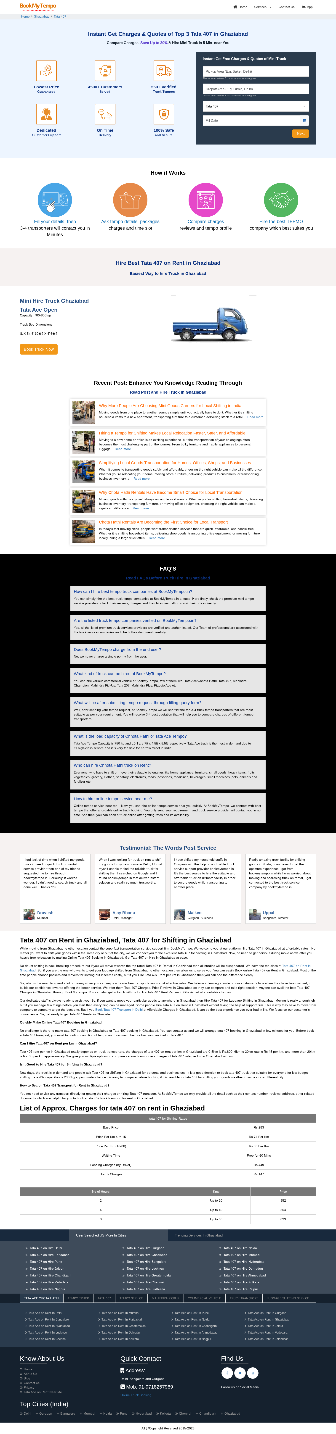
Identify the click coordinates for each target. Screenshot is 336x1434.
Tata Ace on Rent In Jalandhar (268, 1339)
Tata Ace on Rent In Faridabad (121, 1319)
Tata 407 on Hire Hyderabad (243, 1261)
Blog (27, 1378)
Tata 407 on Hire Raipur (240, 1289)
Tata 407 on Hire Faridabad (49, 1255)
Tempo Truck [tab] (78, 1298)
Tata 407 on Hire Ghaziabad (146, 1255)
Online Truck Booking (135, 1395)
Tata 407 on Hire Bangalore (146, 1261)
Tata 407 (60, 16)
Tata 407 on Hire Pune (45, 1261)
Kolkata (165, 1413)
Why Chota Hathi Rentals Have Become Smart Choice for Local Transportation (171, 492)
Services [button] (260, 7)
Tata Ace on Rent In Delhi (45, 1313)
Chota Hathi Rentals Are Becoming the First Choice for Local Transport (163, 522)
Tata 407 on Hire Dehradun (243, 1268)
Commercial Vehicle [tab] (204, 1298)
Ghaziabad (42, 16)
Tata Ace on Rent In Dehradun (121, 1332)
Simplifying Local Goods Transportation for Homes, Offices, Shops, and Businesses (175, 463)
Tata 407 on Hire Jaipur (46, 1268)
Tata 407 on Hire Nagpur (47, 1289)
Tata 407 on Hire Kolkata (241, 1282)
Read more (255, 417)
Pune (124, 1413)
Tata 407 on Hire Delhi (45, 1248)
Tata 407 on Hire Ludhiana (145, 1289)
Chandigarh (207, 1413)
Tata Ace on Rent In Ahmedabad (196, 1332)
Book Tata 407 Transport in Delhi (119, 1009)
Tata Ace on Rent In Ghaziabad (268, 1319)
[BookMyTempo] (38, 7)
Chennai (185, 1413)
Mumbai (89, 1413)
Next (300, 133)
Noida (107, 1413)
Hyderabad (144, 1413)
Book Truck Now (39, 349)
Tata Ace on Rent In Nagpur (193, 1339)
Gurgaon (45, 1413)
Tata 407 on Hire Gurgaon (145, 1248)
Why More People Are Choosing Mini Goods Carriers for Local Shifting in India (170, 406)
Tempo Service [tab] (131, 1298)
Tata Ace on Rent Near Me (43, 1392)
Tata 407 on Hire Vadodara (49, 1282)
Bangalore (67, 1413)
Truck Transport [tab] (244, 1298)
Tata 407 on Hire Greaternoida (148, 1275)
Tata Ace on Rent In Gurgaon (267, 1313)
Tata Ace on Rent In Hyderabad (49, 1326)
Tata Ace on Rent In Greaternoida (123, 1326)
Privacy (29, 1387)
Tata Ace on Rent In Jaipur (265, 1326)
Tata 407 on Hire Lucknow (145, 1268)
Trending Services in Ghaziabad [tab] (199, 1235)
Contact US (287, 7)
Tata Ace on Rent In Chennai (47, 1339)
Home (242, 7)
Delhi (27, 1413)
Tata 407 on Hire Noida (240, 1248)
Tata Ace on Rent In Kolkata (120, 1339)
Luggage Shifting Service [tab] (288, 1298)
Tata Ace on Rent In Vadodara (267, 1332)
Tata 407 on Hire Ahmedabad (244, 1275)
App (309, 7)
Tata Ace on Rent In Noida (192, 1319)
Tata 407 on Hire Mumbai (241, 1255)
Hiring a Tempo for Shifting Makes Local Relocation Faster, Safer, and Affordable (172, 433)
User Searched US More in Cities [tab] (101, 1235)
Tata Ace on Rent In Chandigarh (196, 1326)
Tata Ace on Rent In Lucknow (47, 1332)
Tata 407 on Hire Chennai (145, 1282)
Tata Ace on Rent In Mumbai (120, 1313)
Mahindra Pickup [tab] (165, 1298)
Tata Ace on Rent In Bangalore (48, 1319)
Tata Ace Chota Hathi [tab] (41, 1298)
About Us (30, 1374)
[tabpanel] (168, 1280)
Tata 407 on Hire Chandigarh (50, 1275)
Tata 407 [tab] (104, 1298)
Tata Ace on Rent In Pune (192, 1313)
